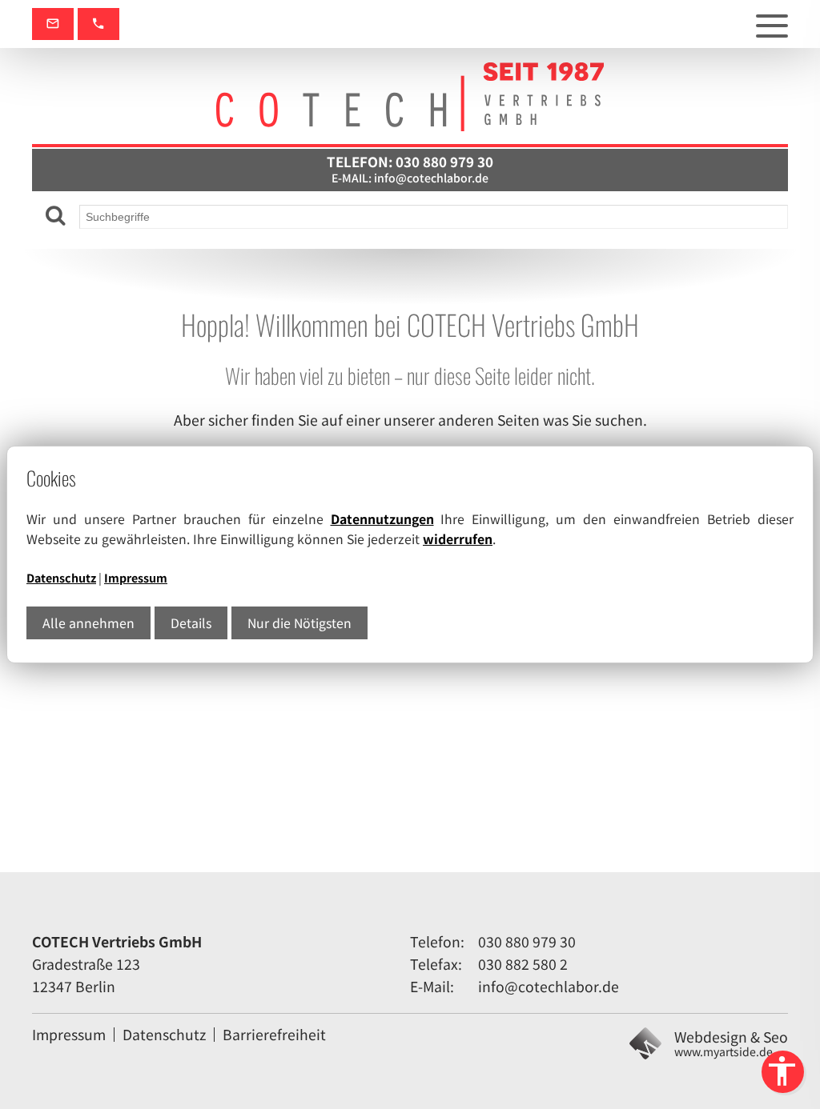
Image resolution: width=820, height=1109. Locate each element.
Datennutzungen (382, 519)
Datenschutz (61, 577)
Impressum (135, 577)
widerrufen (457, 539)
